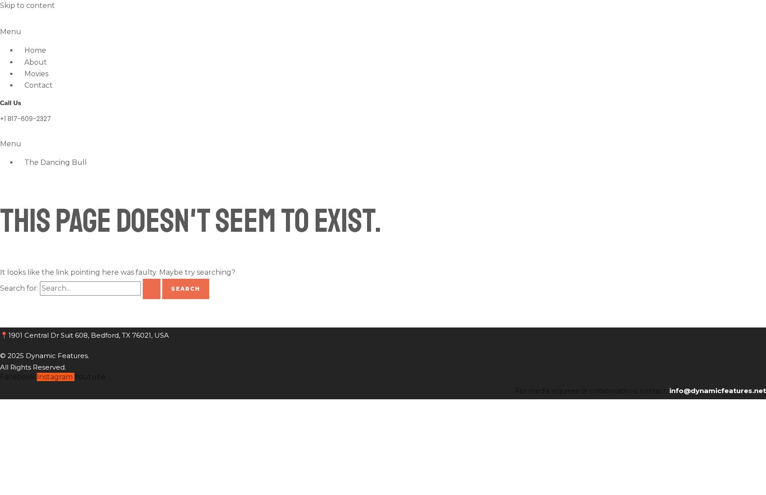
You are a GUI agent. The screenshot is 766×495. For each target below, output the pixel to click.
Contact (38, 85)
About (35, 62)
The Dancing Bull (55, 162)
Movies (36, 74)
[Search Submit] (151, 289)
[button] (383, 32)
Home (35, 50)
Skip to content (27, 5)
